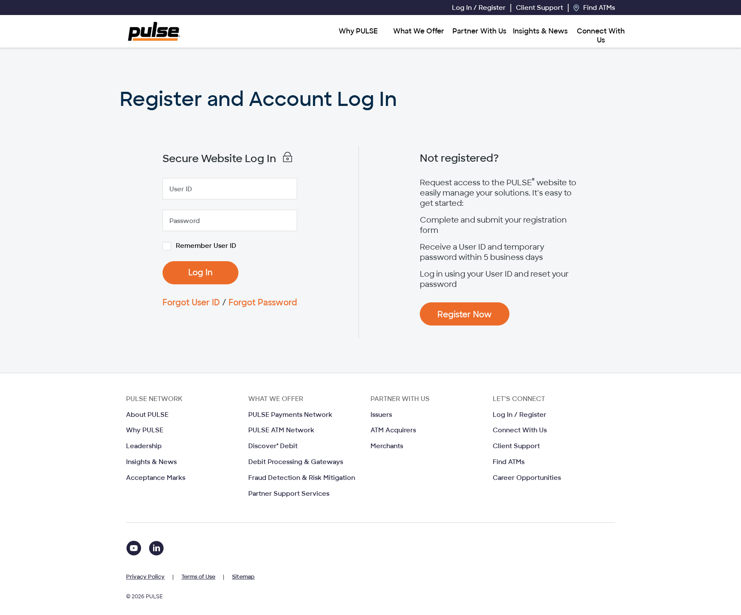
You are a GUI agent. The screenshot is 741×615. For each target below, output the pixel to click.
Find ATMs (598, 7)
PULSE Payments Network (290, 414)
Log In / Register (479, 7)
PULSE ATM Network (281, 430)
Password (184, 221)
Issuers (381, 414)
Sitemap (243, 576)
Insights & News (540, 31)
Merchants (386, 446)
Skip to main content (64, 7)
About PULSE (147, 414)
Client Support (539, 7)
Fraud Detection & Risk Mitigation (301, 477)
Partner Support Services (288, 493)
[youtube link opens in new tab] (135, 550)
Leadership (144, 446)
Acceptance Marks (155, 477)
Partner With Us (479, 31)
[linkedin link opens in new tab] (156, 550)
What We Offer (418, 31)
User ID (180, 189)
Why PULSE (358, 31)
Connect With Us (601, 36)
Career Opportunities (527, 477)
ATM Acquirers (393, 430)
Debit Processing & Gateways (295, 462)
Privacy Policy (145, 576)
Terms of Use (198, 576)
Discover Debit (273, 446)
